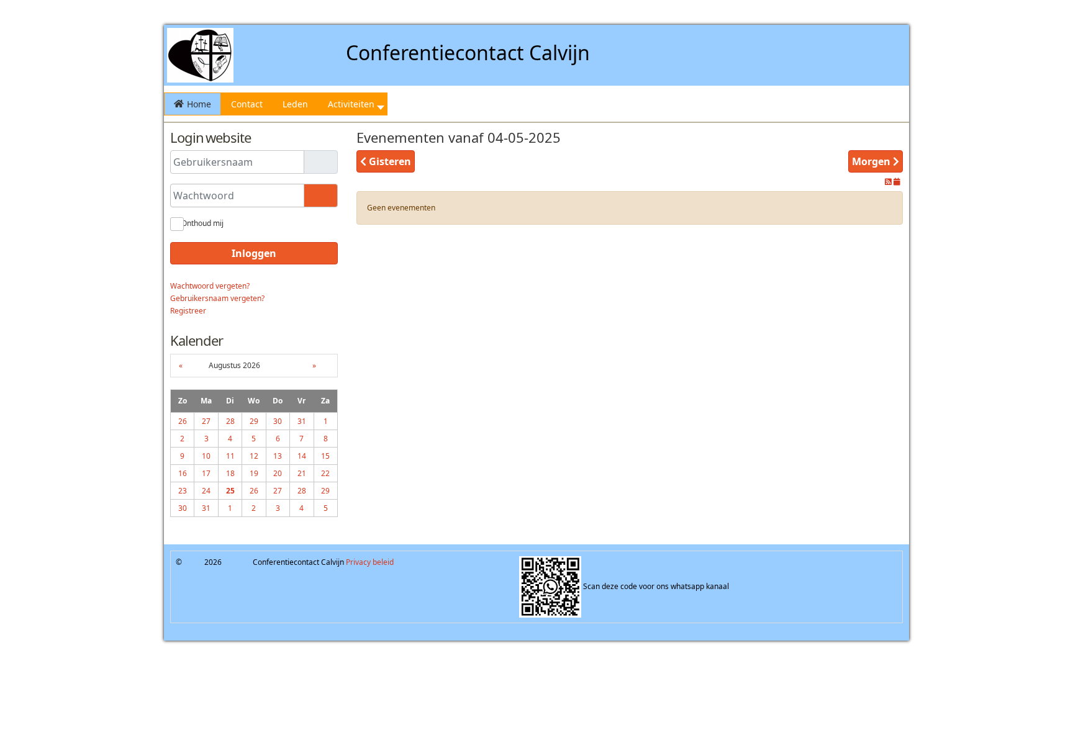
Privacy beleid (370, 562)
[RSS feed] (889, 181)
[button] (353, 104)
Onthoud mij (202, 223)
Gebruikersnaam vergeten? (217, 298)
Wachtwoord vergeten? (210, 286)
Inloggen (254, 253)
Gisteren (388, 161)
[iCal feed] (897, 181)
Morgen (872, 161)
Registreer (188, 310)
